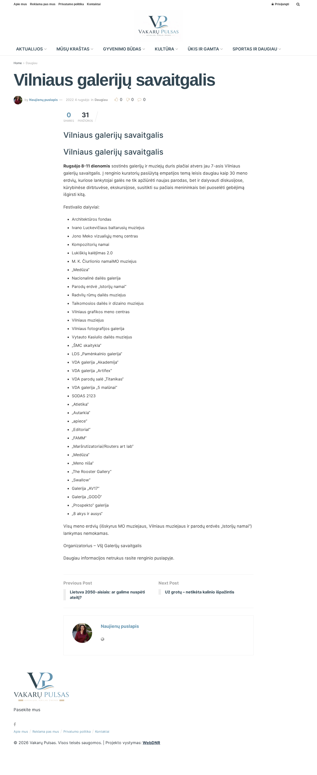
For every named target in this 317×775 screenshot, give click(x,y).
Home (18, 63)
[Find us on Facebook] (15, 724)
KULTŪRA (164, 49)
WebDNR (151, 742)
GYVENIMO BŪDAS (122, 49)
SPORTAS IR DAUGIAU (255, 49)
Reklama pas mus (42, 4)
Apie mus (20, 4)
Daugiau (31, 63)
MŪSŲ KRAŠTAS (72, 49)
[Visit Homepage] (158, 26)
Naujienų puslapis (43, 100)
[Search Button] (298, 4)
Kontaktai (94, 4)
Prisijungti (281, 4)
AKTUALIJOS (29, 49)
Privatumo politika (71, 4)
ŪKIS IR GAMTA (203, 49)
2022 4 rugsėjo (77, 100)
